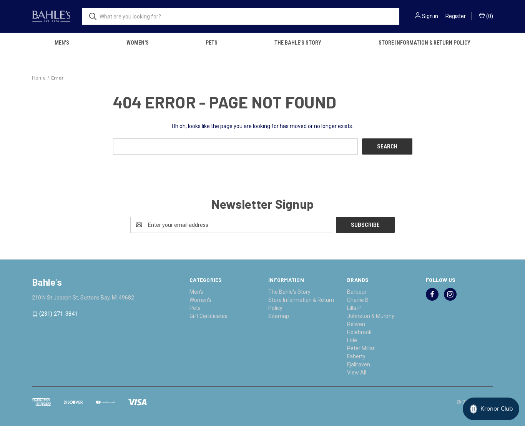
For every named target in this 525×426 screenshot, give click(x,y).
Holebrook (359, 332)
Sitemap (278, 316)
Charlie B (358, 300)
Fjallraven (358, 364)
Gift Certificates (208, 316)
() (489, 16)
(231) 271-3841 (58, 314)
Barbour (357, 292)
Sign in (430, 16)
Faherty (356, 356)
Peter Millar (361, 348)
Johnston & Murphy (370, 316)
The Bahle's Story (297, 43)
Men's (62, 43)
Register (455, 16)
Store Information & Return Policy (424, 43)
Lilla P (354, 308)
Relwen (356, 324)
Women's (137, 43)
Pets (212, 43)
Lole (352, 340)
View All (356, 372)
